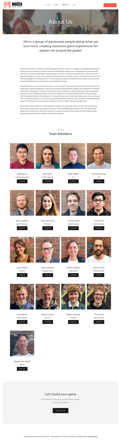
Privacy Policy (92, 437)
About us (65, 4)
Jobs (74, 4)
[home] (13, 5)
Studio (47, 4)
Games (56, 4)
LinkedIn (22, 181)
